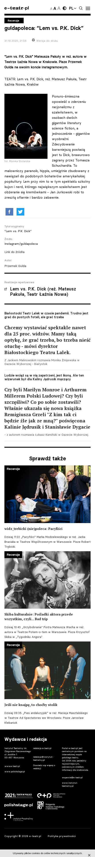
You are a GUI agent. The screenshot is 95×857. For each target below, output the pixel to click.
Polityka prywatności (62, 836)
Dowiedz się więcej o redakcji (44, 767)
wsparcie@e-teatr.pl (72, 777)
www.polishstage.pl (14, 771)
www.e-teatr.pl (12, 766)
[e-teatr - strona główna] (16, 8)
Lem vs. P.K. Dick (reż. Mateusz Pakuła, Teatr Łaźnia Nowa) (43, 291)
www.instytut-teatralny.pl (70, 784)
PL (71, 8)
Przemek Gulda (15, 266)
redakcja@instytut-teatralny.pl (43, 758)
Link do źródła (14, 252)
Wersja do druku (47, 40)
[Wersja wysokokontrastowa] (64, 8)
